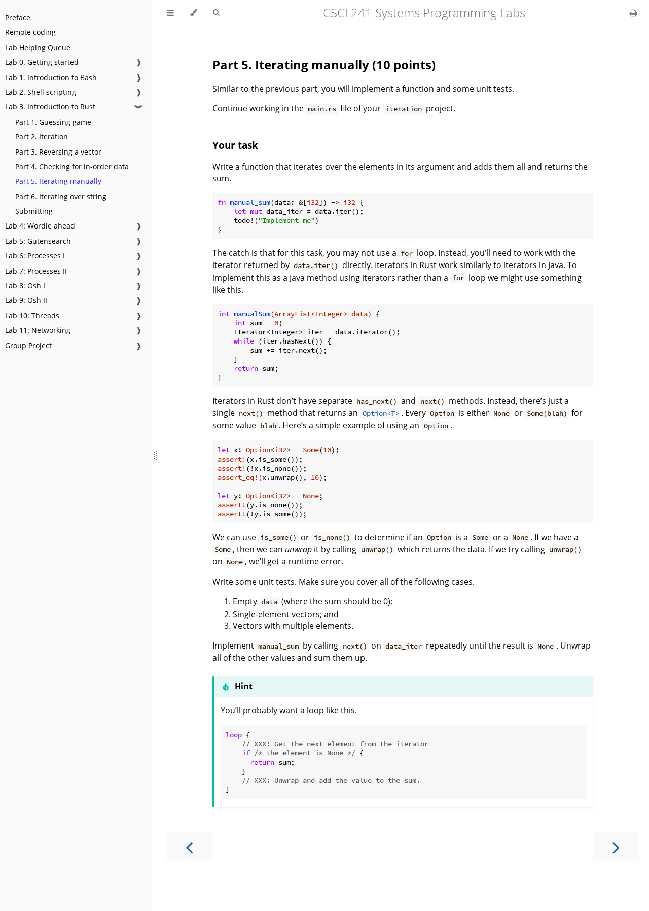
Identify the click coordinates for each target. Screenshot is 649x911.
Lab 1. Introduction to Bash (51, 77)
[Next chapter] (616, 846)
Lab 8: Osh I (25, 285)
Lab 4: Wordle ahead (40, 226)
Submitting (34, 211)
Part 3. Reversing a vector (58, 152)
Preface (17, 17)
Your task (235, 145)
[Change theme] (193, 12)
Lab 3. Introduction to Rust (50, 106)
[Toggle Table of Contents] (170, 12)
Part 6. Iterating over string (60, 196)
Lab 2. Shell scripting (40, 92)
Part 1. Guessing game (53, 122)
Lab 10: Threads (32, 315)
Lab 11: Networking (37, 330)
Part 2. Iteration (41, 136)
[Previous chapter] (189, 846)
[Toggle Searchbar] (216, 12)
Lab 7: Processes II (36, 271)
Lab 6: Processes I (35, 255)
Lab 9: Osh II (26, 300)
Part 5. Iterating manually (58, 181)
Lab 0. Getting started (42, 62)
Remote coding (30, 32)
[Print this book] (633, 12)
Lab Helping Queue (37, 47)
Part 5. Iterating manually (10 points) (324, 64)
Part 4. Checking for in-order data (72, 166)
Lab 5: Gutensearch (38, 241)
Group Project (28, 345)
